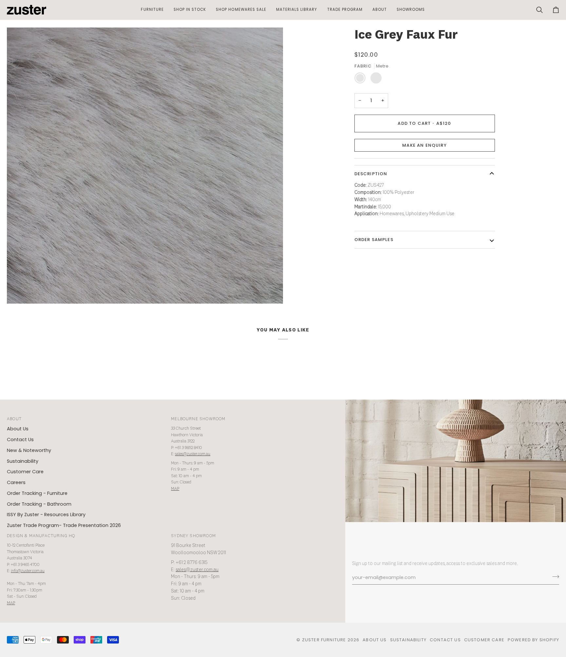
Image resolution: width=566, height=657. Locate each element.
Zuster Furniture (324, 640)
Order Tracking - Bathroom (39, 504)
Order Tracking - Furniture (37, 493)
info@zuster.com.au (28, 571)
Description (370, 174)
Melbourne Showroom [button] (198, 419)
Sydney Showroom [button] (193, 536)
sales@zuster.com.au (192, 454)
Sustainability (22, 461)
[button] (152, 10)
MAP (175, 489)
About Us (17, 428)
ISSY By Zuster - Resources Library (46, 514)
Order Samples (373, 239)
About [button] (14, 419)
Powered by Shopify (533, 640)
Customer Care (25, 471)
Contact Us (20, 439)
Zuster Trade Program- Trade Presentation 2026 (64, 525)
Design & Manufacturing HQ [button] (41, 536)
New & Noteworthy (29, 450)
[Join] (553, 577)
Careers (16, 482)
